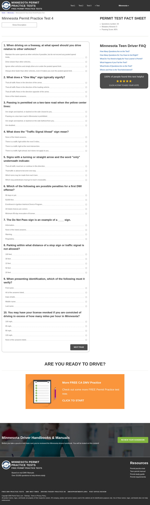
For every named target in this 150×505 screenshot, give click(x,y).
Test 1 (72, 6)
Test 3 (89, 6)
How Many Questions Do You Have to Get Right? (119, 55)
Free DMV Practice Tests (13, 492)
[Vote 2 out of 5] (120, 81)
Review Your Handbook (133, 440)
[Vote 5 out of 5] (130, 81)
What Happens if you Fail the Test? (113, 62)
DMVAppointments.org (78, 492)
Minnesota (10, 13)
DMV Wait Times (32, 492)
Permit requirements (138, 477)
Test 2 (81, 6)
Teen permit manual (137, 471)
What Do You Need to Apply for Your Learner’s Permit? (121, 59)
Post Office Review (97, 492)
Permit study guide (137, 474)
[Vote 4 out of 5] (127, 81)
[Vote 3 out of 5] (124, 81)
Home (3, 13)
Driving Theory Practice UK (53, 492)
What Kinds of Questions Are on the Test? (116, 66)
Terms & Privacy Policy (38, 496)
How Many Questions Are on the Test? (115, 51)
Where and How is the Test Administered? (116, 70)
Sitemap (27, 496)
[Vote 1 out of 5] (117, 81)
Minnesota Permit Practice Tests (25, 4)
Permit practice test (137, 468)
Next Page (79, 347)
